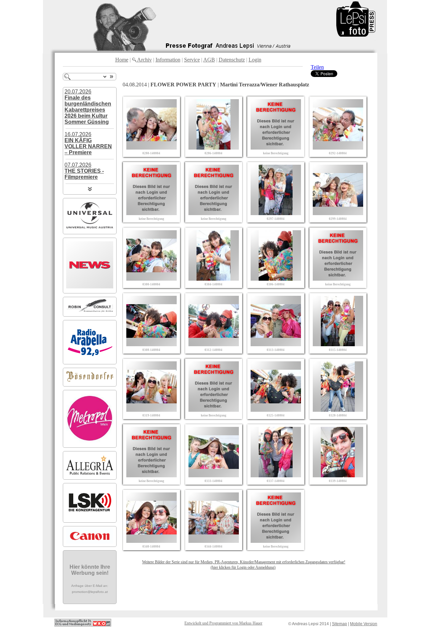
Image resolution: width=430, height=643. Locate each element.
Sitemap (339, 623)
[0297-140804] (276, 213)
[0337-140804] (276, 475)
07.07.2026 (84, 171)
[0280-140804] (151, 148)
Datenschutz (232, 60)
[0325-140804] (276, 410)
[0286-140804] (213, 148)
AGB (209, 60)
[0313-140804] (276, 344)
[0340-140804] (151, 541)
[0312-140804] (213, 344)
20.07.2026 (87, 107)
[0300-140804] (151, 279)
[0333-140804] (213, 475)
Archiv (144, 60)
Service (192, 60)
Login (255, 60)
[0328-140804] (338, 410)
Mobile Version (363, 623)
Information (168, 60)
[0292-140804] (338, 148)
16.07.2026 (88, 143)
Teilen (317, 67)
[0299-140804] (338, 213)
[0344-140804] (213, 541)
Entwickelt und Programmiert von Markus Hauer (223, 623)
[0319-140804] (151, 410)
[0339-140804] (338, 475)
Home (121, 60)
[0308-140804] (151, 344)
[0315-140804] (338, 344)
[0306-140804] (276, 279)
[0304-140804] (213, 279)
